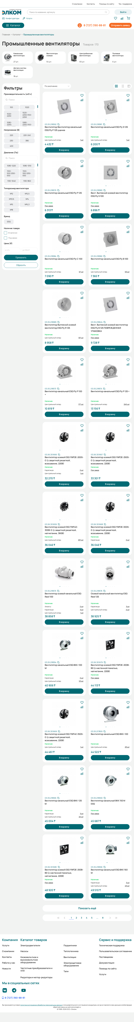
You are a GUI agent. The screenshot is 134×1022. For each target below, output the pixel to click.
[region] (21, 115)
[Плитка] (116, 86)
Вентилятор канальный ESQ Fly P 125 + (110, 391)
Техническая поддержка (111, 945)
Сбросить (21, 265)
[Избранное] (115, 18)
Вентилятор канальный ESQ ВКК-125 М (63, 802)
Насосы (24, 951)
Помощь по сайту (106, 4)
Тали (66, 971)
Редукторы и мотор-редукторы (36, 977)
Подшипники (70, 945)
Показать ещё (87, 908)
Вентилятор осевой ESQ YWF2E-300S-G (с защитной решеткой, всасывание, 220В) (110, 530)
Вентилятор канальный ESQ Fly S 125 (109, 127)
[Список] (122, 86)
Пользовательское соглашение (115, 951)
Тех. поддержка (125, 4)
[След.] (110, 917)
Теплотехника (71, 951)
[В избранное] (81, 95)
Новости (6, 968)
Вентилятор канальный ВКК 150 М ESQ (108, 802)
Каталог (17, 34)
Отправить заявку (120, 25)
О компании (77, 4)
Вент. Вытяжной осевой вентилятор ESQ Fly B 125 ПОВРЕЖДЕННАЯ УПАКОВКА (109, 327)
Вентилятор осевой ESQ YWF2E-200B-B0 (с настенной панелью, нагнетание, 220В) (110, 668)
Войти (123, 12)
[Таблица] (128, 86)
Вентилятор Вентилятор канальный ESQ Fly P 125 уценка (63, 129)
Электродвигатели (30, 945)
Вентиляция (70, 957)
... (97, 917)
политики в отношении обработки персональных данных (41, 1005)
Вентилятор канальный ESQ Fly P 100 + (63, 393)
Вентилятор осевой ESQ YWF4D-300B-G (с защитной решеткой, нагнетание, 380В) (61, 530)
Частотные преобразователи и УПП (36, 969)
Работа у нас (8, 962)
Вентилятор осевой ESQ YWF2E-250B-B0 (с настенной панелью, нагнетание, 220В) (64, 872)
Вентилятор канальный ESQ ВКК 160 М (109, 871)
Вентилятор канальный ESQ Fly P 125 (63, 192)
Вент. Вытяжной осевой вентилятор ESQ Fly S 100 (109, 194)
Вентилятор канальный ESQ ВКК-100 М (63, 667)
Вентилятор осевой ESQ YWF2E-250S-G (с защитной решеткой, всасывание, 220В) (110, 460)
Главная (6, 34)
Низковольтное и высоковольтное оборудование (29, 960)
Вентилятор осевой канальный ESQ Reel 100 (63, 595)
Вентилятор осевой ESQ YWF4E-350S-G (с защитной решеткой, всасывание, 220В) (64, 737)
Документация (106, 962)
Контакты (91, 4)
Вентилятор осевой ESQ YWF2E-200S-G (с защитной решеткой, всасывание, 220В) (64, 460)
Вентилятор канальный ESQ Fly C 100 (63, 258)
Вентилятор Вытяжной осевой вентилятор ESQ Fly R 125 (60, 326)
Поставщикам (106, 957)
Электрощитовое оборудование (72, 964)
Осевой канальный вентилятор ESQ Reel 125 (109, 595)
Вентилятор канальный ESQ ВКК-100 (109, 734)
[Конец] (116, 917)
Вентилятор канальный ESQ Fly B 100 (109, 258)
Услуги (5, 945)
